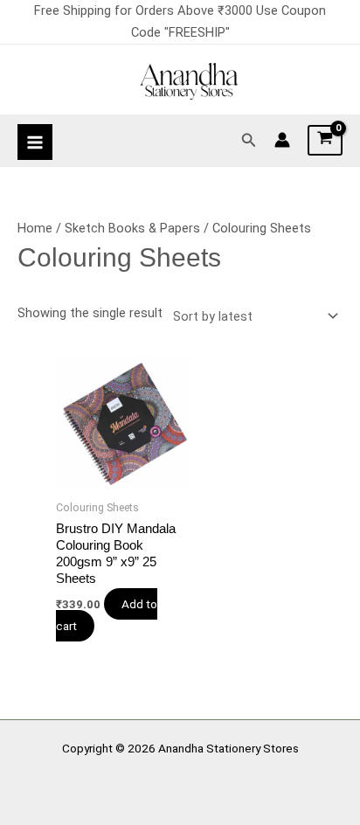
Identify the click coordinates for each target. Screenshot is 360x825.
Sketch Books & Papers (132, 228)
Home (34, 228)
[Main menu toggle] (34, 141)
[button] (249, 140)
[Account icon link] (282, 140)
